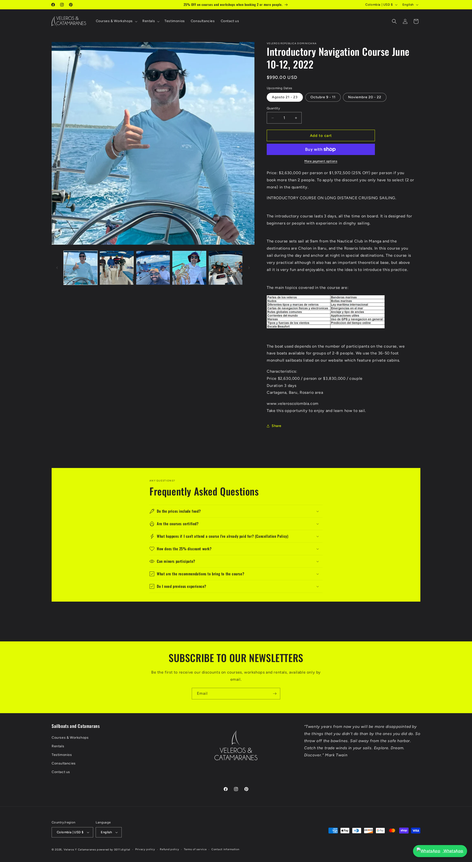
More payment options (320, 161)
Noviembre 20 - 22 (364, 97)
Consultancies (64, 763)
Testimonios (62, 755)
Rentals (58, 746)
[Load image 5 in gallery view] (225, 267)
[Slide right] (249, 267)
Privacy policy (145, 849)
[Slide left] (57, 267)
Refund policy (169, 849)
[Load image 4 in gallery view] (189, 267)
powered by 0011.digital (113, 849)
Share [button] (276, 426)
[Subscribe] (274, 693)
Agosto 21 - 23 (285, 97)
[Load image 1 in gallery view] (80, 267)
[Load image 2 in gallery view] (116, 267)
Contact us (61, 772)
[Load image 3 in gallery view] (153, 267)
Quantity (273, 108)
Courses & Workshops (70, 737)
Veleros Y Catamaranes (80, 849)
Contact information (225, 849)
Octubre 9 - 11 (323, 97)
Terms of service (195, 849)
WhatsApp (452, 850)
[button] (116, 21)
